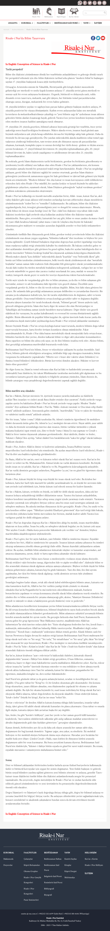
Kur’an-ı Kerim (91, 859)
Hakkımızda (8, 859)
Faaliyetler (43, 23)
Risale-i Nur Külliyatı (94, 865)
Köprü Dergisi (61, 17)
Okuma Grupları (31, 871)
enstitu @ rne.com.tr (29, 913)
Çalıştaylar (28, 859)
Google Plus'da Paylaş (103, 38)
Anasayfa (12, 23)
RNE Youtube (99, 3)
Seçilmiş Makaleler (18, 30)
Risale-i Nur (36, 17)
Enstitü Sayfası (70, 859)
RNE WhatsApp (80, 3)
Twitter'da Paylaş (98, 38)
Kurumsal (26, 23)
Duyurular (8, 865)
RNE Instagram (94, 3)
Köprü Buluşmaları (32, 865)
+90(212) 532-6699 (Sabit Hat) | (51, 913)
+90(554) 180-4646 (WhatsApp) (76, 913)
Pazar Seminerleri (31, 900)
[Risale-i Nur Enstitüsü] (15, 11)
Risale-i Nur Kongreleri (29, 891)
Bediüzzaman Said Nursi (66, 23)
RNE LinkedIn (104, 3)
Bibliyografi (49, 888)
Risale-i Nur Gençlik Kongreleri (32, 880)
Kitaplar (67, 865)
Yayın (86, 23)
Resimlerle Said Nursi (53, 882)
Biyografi (48, 895)
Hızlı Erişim (90, 852)
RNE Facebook (84, 3)
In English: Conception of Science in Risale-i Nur (31, 64)
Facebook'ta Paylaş (93, 38)
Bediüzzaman (49, 17)
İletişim (98, 23)
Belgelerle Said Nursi (53, 876)
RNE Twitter (89, 3)
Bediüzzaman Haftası (52, 859)
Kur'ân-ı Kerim (74, 17)
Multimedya (69, 877)
